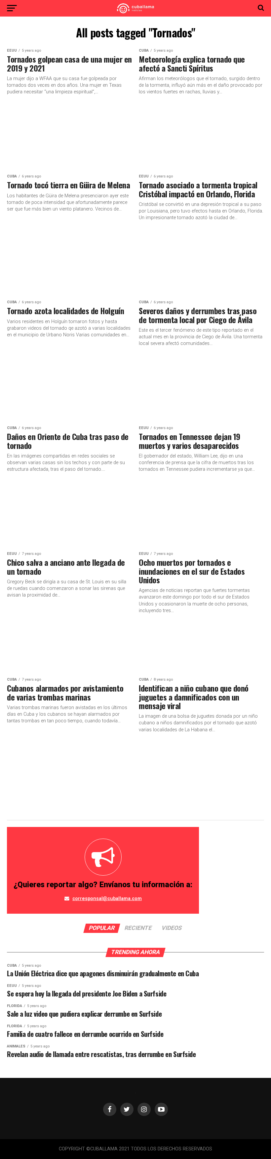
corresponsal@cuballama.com (107, 898)
